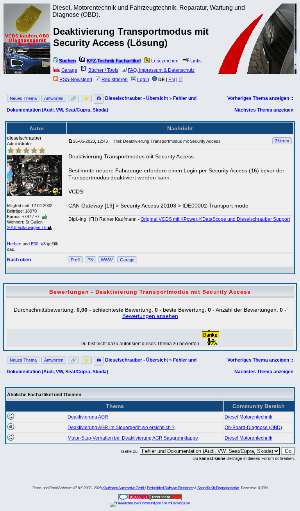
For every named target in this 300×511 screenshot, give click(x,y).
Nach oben (19, 260)
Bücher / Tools (103, 70)
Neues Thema (23, 98)
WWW (106, 259)
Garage (69, 70)
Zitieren (282, 140)
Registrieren (115, 79)
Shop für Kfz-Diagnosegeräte (218, 488)
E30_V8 (38, 243)
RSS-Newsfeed (75, 79)
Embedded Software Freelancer (170, 488)
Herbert (14, 243)
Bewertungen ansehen (150, 316)
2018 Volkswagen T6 (27, 227)
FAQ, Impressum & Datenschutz (161, 70)
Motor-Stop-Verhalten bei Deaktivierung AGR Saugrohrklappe (133, 438)
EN (171, 79)
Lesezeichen (165, 61)
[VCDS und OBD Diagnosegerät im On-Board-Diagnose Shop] (27, 49)
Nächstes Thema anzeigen (263, 110)
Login (143, 79)
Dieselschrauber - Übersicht (136, 98)
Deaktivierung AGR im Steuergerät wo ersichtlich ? (121, 427)
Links (196, 61)
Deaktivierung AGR (88, 417)
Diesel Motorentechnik (248, 417)
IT (180, 79)
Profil (75, 259)
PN (90, 259)
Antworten (53, 98)
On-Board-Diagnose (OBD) (253, 427)
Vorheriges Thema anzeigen (258, 98)
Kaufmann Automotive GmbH (123, 488)
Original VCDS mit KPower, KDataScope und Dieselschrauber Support (215, 219)
